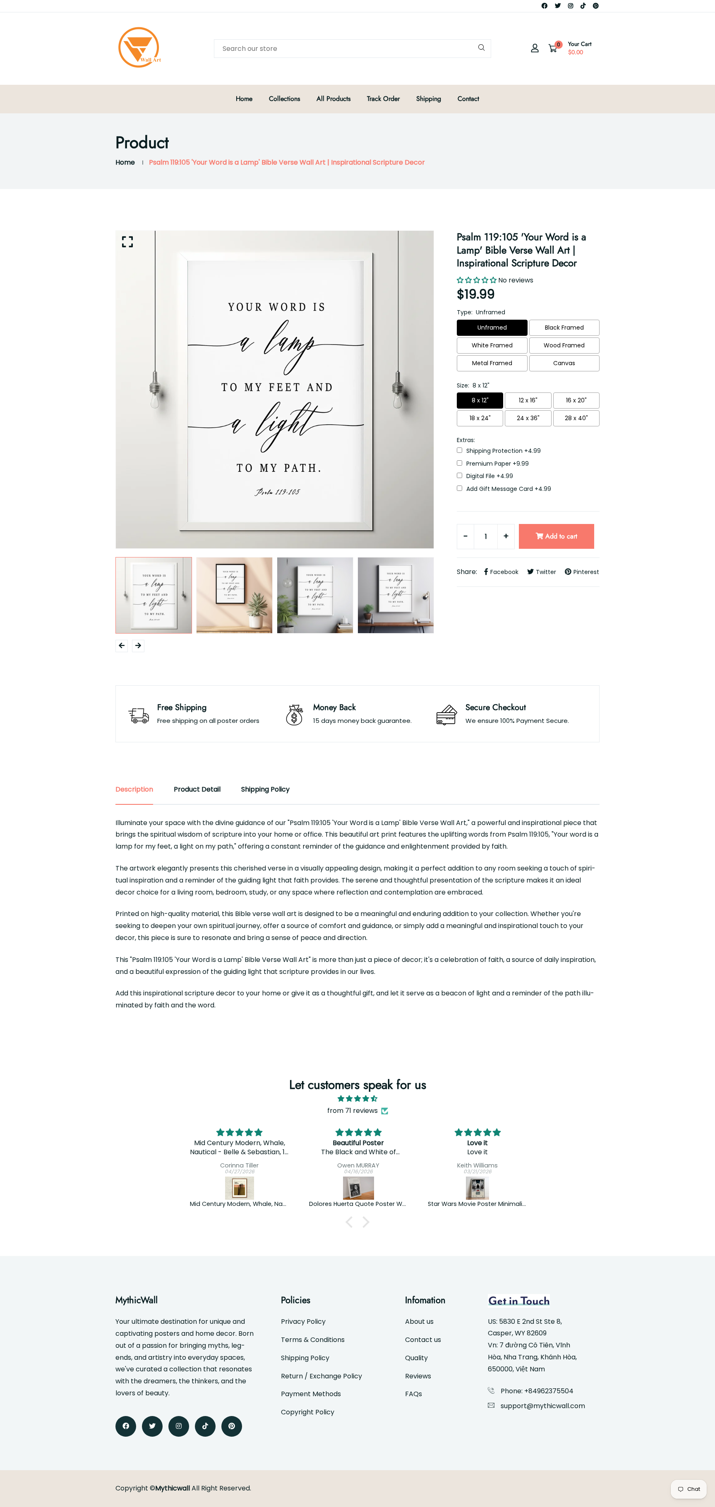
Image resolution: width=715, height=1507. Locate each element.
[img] (357, 1099)
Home (244, 98)
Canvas (564, 363)
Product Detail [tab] (197, 789)
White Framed (492, 345)
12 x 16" (528, 400)
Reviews (418, 1376)
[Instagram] (570, 6)
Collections (284, 98)
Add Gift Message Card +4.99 (508, 489)
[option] (275, 389)
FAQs (413, 1394)
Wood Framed (564, 345)
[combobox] (352, 48)
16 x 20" (576, 400)
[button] (351, 1221)
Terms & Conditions (313, 1339)
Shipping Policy (305, 1358)
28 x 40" (576, 418)
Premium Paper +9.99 (497, 464)
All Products (333, 98)
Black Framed (564, 327)
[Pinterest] (596, 6)
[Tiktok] (583, 6)
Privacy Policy (303, 1321)
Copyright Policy (307, 1412)
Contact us (423, 1339)
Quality (416, 1358)
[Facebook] (544, 6)
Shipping (428, 98)
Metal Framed (492, 363)
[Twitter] (557, 6)
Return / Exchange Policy (321, 1376)
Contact (468, 98)
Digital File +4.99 (489, 476)
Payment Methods (311, 1394)
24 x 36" (528, 418)
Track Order (383, 98)
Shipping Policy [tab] (265, 789)
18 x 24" (480, 418)
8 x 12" (480, 400)
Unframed (492, 327)
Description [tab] (134, 789)
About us (419, 1321)
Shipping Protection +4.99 (503, 451)
